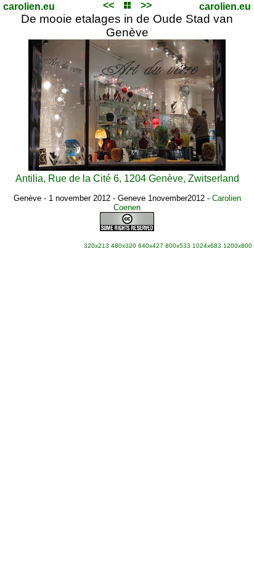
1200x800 (237, 245)
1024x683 (206, 245)
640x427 (150, 245)
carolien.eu (29, 6)
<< (108, 5)
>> (146, 5)
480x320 (123, 245)
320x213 (96, 245)
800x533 (177, 245)
